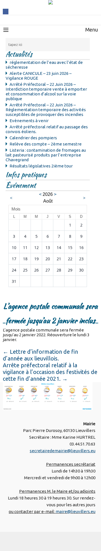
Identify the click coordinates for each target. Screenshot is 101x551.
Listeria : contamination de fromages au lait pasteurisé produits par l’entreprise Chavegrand (46, 155)
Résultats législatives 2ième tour (41, 165)
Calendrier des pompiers (33, 137)
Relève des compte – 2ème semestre (46, 144)
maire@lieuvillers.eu (75, 511)
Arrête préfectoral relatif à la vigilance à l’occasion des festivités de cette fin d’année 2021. (50, 372)
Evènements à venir (29, 120)
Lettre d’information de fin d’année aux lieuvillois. (40, 355)
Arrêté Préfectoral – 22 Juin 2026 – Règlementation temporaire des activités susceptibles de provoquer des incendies (46, 109)
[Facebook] (5, 11)
